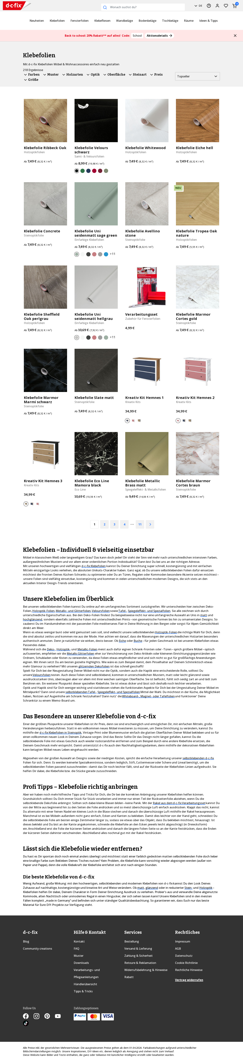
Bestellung (131, 941)
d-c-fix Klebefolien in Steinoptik (60, 732)
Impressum (182, 941)
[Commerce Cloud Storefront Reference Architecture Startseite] (10, 5)
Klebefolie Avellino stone (142, 233)
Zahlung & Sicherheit (138, 956)
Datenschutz (183, 956)
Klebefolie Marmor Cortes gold (193, 316)
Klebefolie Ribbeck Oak (45, 148)
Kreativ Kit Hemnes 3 (43, 481)
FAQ (76, 949)
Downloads (81, 963)
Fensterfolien (79, 21)
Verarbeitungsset (141, 314)
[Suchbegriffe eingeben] (105, 7)
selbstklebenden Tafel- (80, 692)
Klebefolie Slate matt (94, 398)
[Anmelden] (217, 6)
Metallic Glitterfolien (80, 653)
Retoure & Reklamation (140, 963)
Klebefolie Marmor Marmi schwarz (41, 400)
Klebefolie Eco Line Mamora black (92, 483)
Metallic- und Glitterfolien (73, 611)
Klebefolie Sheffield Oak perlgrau (42, 316)
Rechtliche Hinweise (188, 970)
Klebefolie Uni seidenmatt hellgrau (94, 316)
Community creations (37, 949)
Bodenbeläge (147, 21)
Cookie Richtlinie (186, 963)
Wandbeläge (124, 21)
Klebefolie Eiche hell (194, 148)
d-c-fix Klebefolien (93, 566)
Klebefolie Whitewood (145, 148)
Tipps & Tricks (83, 991)
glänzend (152, 888)
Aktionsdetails (157, 36)
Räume (189, 21)
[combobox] (143, 7)
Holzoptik (205, 888)
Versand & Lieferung (138, 949)
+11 (112, 254)
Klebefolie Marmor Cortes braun (193, 483)
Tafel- (122, 611)
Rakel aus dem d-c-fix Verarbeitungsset (179, 803)
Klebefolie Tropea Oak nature (196, 233)
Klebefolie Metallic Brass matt (142, 483)
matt (203, 615)
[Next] (150, 524)
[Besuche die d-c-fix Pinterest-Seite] (49, 1017)
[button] (235, 35)
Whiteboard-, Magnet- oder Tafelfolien (148, 696)
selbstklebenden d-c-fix (198, 758)
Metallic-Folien (87, 649)
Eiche (122, 641)
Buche (138, 641)
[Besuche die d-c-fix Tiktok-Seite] (26, 1024)
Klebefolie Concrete (42, 231)
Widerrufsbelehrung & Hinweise (145, 970)
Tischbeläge (170, 21)
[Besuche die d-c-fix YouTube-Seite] (60, 1017)
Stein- (188, 888)
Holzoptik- (63, 649)
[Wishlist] (226, 6)
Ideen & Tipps (208, 21)
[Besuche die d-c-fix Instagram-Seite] (39, 1017)
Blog (26, 941)
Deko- (51, 649)
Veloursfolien (101, 611)
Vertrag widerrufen (189, 980)
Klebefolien (57, 21)
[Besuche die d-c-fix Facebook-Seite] (28, 1017)
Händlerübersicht (85, 984)
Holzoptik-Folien (43, 611)
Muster (78, 956)
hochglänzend (32, 619)
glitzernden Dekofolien (94, 666)
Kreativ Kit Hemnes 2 (195, 398)
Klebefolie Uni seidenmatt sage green (96, 233)
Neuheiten (37, 21)
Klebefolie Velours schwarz (91, 150)
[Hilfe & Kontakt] (209, 6)
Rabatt (129, 977)
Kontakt (79, 941)
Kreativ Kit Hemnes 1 (144, 398)
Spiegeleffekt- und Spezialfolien (149, 611)
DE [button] (200, 5)
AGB (178, 949)
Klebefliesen (102, 21)
